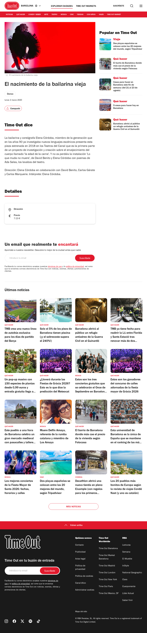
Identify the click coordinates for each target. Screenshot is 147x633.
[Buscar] (132, 6)
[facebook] (14, 621)
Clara (124, 580)
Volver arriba (76, 525)
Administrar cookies (84, 590)
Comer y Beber (34, 15)
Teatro (54, 15)
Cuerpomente (128, 586)
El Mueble (127, 559)
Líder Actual (128, 593)
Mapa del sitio (81, 612)
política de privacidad (75, 267)
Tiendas (80, 15)
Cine (72, 15)
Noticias (9, 15)
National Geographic (132, 573)
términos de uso (55, 267)
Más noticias (73, 507)
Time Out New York (108, 580)
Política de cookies (84, 576)
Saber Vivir (127, 600)
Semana (126, 552)
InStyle (125, 566)
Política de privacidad (80, 568)
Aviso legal (80, 559)
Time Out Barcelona (108, 548)
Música (64, 15)
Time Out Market (114, 15)
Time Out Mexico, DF (109, 593)
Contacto (79, 545)
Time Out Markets (86, 6)
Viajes (101, 15)
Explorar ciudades (62, 6)
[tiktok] (38, 621)
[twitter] (22, 621)
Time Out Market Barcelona (107, 557)
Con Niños (91, 15)
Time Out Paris (106, 586)
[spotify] (30, 621)
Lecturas (126, 545)
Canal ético (80, 583)
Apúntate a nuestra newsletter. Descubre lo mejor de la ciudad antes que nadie (43, 250)
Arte (46, 15)
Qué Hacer (20, 15)
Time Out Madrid (107, 566)
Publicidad (80, 552)
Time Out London (107, 573)
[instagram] (6, 621)
